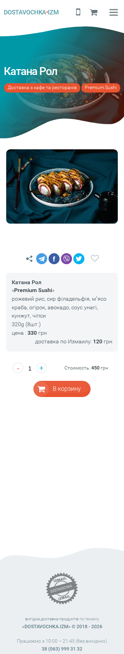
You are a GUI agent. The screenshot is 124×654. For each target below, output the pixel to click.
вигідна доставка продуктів (52, 619)
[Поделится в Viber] (66, 258)
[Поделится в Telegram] (41, 258)
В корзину (67, 388)
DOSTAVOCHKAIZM (31, 12)
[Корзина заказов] (93, 12)
